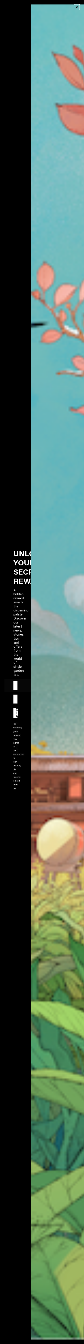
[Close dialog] (77, 7)
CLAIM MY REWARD (17, 713)
